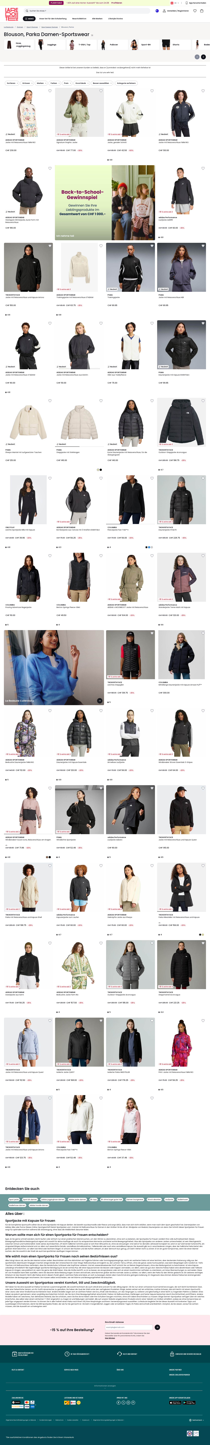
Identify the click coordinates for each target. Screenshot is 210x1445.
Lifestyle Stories (115, 18)
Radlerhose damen (17, 1205)
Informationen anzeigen (105, 1386)
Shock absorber (154, 1199)
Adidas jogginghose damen (52, 1199)
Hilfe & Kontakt (18, 1370)
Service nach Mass (71, 1370)
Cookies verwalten (72, 1420)
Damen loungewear (135, 1199)
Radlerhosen (183, 1199)
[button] (202, 11)
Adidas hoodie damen (39, 1205)
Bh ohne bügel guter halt (111, 1199)
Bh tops (93, 1199)
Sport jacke (14, 1199)
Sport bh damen (30, 1199)
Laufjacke (169, 1199)
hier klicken (110, 1338)
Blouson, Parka (67, 27)
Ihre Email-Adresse (114, 1322)
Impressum (85, 1420)
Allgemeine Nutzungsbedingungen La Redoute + (108, 1420)
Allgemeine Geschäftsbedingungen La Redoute (21, 1420)
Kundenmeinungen (45, 1420)
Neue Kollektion (79, 18)
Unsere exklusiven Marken (179, 1375)
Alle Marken (97, 18)
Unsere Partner (175, 1370)
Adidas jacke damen (77, 1199)
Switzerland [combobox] (197, 1420)
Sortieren (11, 83)
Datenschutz (59, 1420)
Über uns (120, 1370)
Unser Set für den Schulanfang (52, 18)
